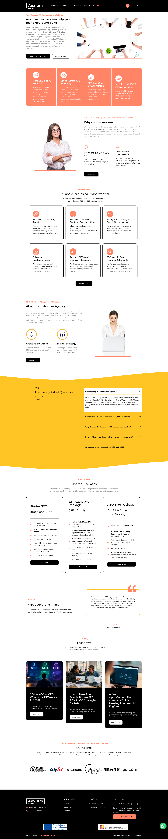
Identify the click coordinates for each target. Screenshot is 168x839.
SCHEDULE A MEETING (124, 817)
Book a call (91, 174)
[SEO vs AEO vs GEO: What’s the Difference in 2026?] (44, 674)
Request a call (84, 283)
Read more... (36, 714)
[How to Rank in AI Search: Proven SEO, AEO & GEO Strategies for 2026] (84, 674)
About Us (77, 6)
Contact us (33, 360)
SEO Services (55, 6)
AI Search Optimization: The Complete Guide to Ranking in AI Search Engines (122, 700)
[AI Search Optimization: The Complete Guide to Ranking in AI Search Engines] (123, 674)
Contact (87, 6)
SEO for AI (67, 6)
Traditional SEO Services (38, 56)
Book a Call (135, 6)
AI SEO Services (61, 56)
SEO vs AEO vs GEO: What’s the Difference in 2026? (43, 697)
